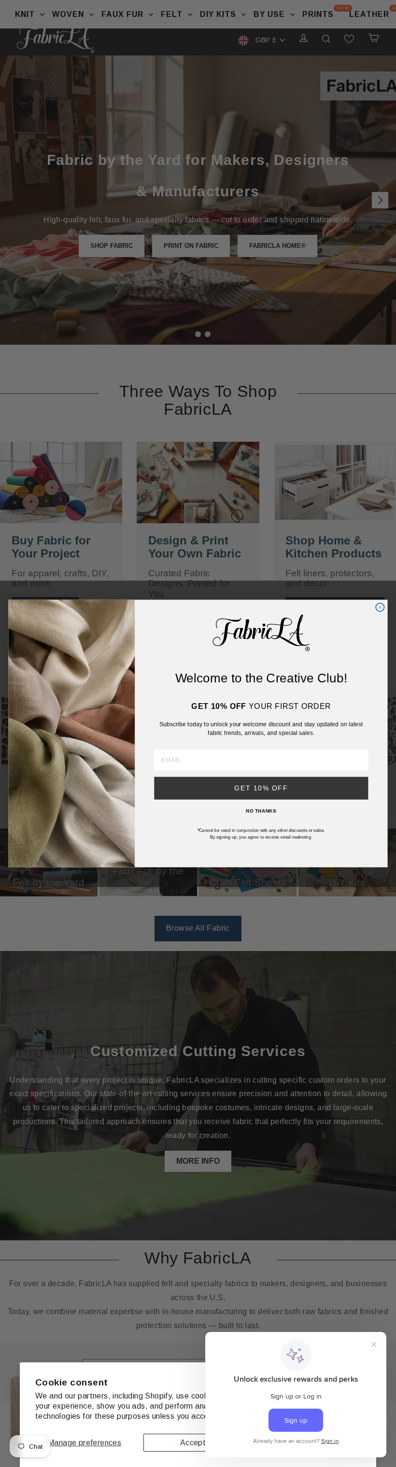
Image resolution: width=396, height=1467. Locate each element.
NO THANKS (261, 811)
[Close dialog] (380, 607)
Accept (193, 1443)
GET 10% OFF (261, 788)
